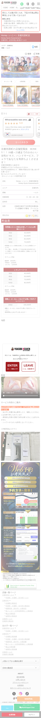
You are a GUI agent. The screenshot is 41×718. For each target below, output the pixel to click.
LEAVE (28, 367)
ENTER (12, 367)
